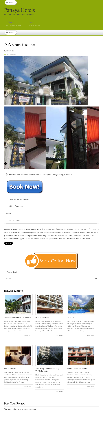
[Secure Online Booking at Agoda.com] (51, 269)
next (96, 278)
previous (8, 278)
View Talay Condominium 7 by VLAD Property (47, 369)
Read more (27, 335)
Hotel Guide (10, 51)
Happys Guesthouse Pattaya (77, 368)
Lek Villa (70, 317)
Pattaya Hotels (19, 9)
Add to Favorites (16, 206)
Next (97, 163)
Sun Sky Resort (10, 368)
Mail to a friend (15, 220)
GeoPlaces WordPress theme (51, 428)
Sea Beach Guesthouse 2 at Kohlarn (17, 317)
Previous (5, 163)
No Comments (11, 55)
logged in (17, 409)
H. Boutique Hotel (42, 317)
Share (8, 213)
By (5, 51)
